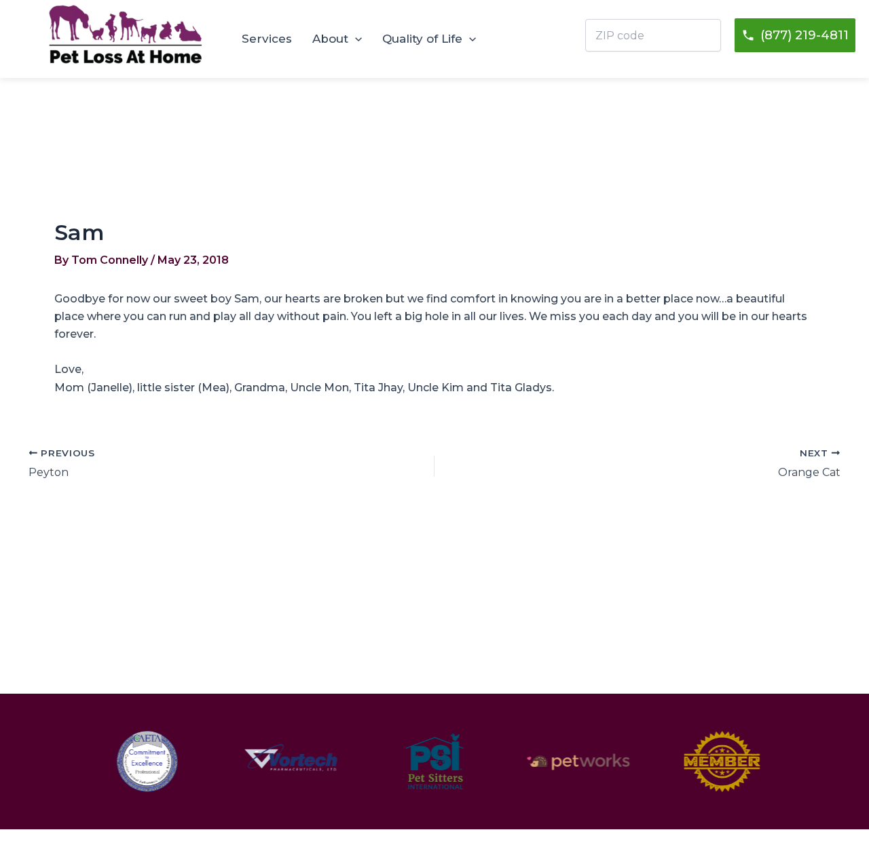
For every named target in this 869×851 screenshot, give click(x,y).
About (330, 38)
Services (267, 38)
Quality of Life (422, 38)
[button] (355, 39)
